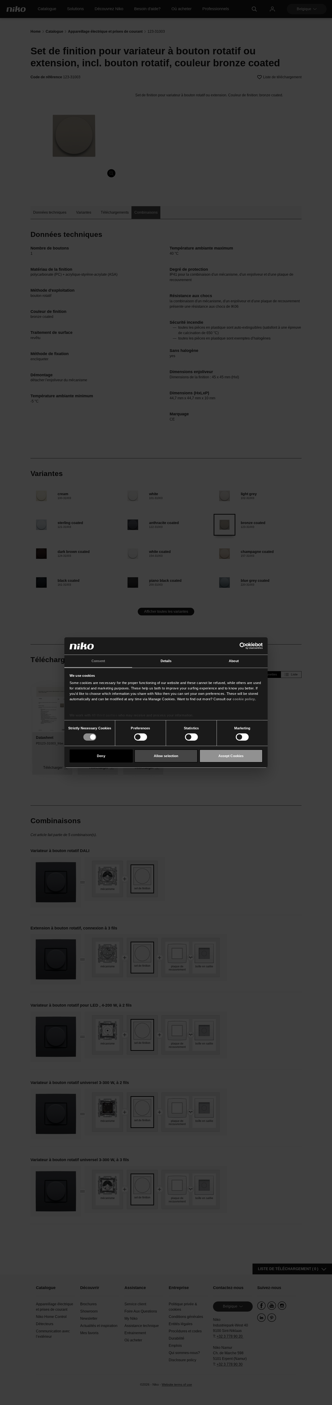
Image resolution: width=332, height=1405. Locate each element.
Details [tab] (166, 661)
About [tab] (234, 661)
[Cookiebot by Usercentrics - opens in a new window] (243, 645)
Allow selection (166, 756)
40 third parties (104, 715)
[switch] (140, 737)
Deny (101, 756)
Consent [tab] (98, 661)
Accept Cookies (230, 756)
